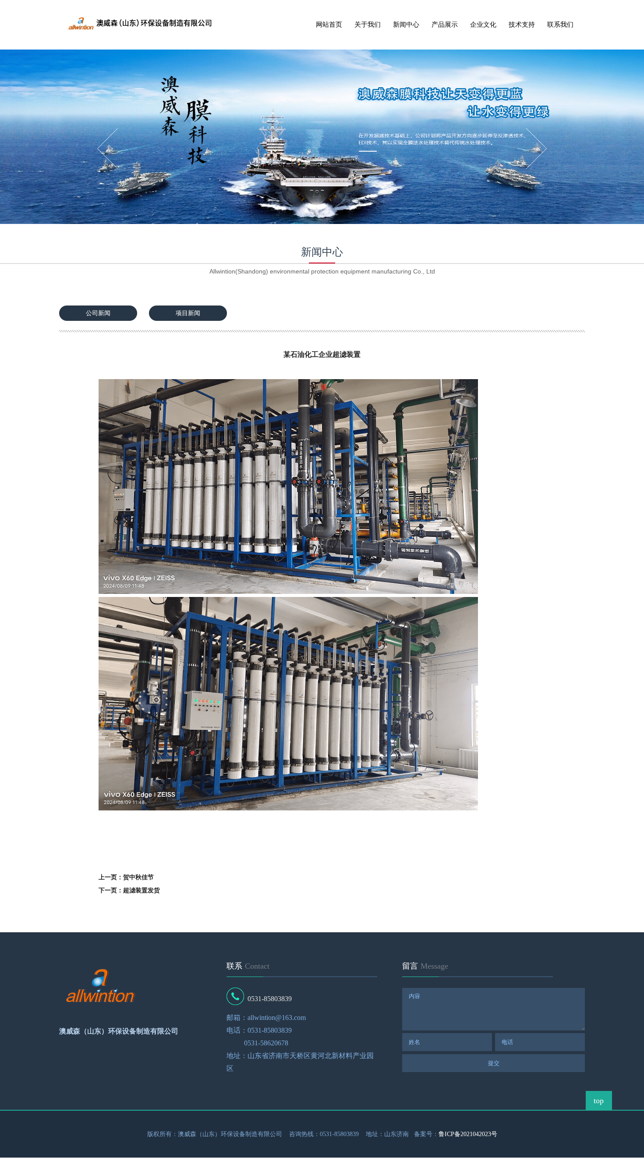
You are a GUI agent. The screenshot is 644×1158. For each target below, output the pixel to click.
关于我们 (367, 24)
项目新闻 (188, 313)
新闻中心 (406, 24)
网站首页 (329, 24)
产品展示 (445, 24)
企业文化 (483, 24)
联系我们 (560, 24)
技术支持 (522, 24)
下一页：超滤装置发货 (129, 890)
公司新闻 (98, 313)
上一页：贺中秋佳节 (126, 877)
